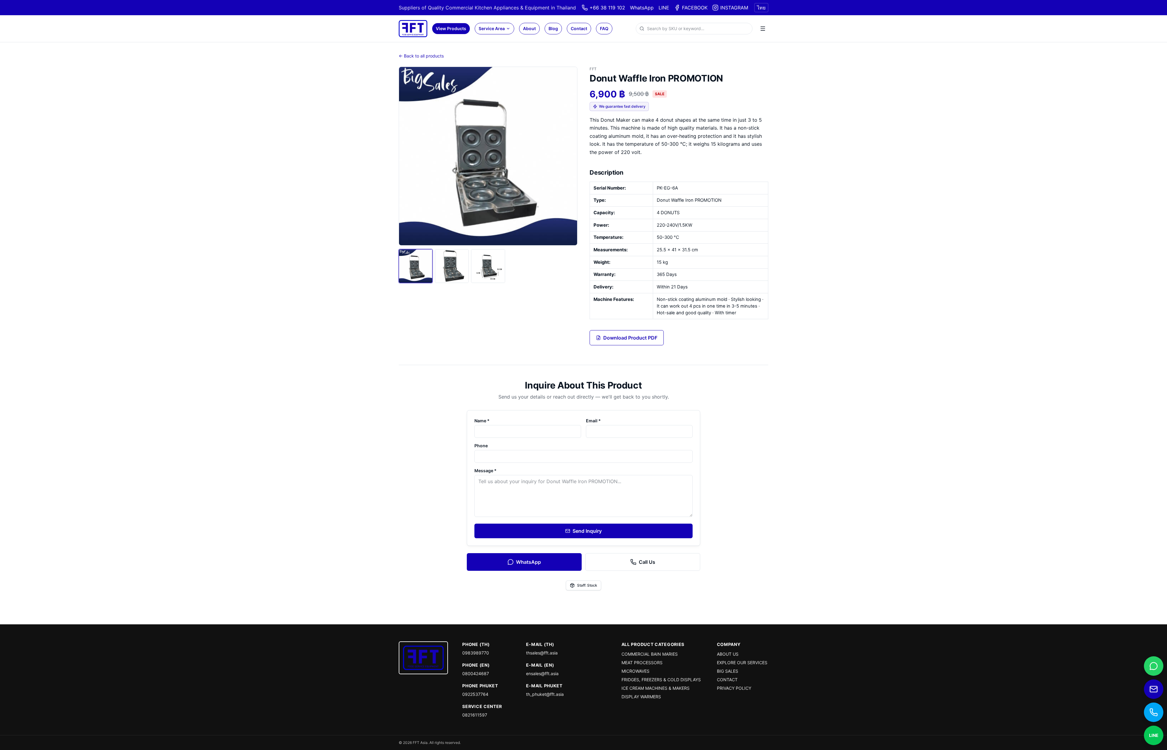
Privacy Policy (734, 688)
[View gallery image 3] (488, 266)
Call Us (647, 562)
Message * (485, 470)
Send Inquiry (587, 531)
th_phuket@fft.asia (545, 694)
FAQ (604, 28)
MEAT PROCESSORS (642, 662)
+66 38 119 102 (607, 8)
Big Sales (727, 671)
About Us (727, 654)
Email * (593, 420)
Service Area (492, 28)
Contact (579, 28)
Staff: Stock (587, 585)
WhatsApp (642, 8)
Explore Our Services (742, 662)
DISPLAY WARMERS (641, 696)
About (529, 28)
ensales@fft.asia (542, 673)
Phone (481, 445)
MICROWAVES (635, 671)
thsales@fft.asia (542, 652)
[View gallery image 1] (415, 266)
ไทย (761, 8)
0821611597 (474, 714)
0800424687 (475, 673)
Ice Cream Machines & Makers (655, 688)
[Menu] (762, 28)
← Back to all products (421, 55)
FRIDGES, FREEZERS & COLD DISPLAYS (661, 679)
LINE (664, 8)
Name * (482, 420)
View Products (451, 28)
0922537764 (475, 694)
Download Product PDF (630, 338)
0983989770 (475, 652)
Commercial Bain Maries (649, 654)
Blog (553, 28)
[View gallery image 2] (452, 266)
